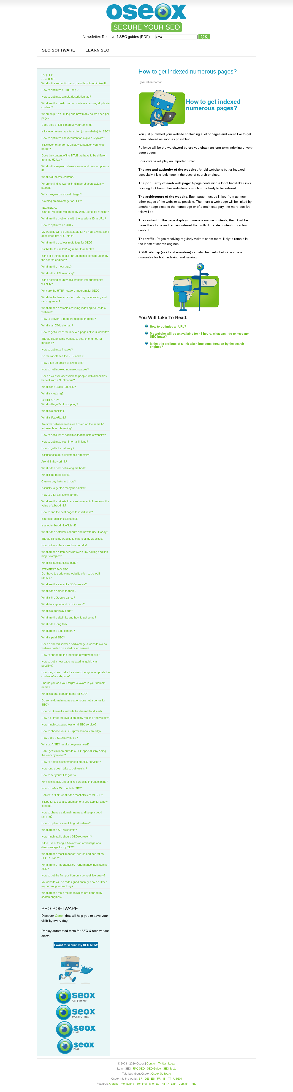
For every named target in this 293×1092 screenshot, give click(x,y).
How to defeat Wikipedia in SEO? (62, 788)
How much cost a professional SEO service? (68, 724)
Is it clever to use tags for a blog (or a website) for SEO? (75, 131)
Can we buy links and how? (58, 481)
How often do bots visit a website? (62, 362)
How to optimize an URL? (168, 326)
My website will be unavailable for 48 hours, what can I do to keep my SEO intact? (199, 335)
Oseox (59, 915)
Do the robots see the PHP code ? (62, 356)
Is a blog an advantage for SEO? (61, 201)
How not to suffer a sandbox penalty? (64, 545)
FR (159, 1078)
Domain (183, 1083)
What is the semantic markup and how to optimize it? (73, 83)
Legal (171, 1063)
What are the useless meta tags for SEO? (66, 242)
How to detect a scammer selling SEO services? (71, 762)
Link (173, 1083)
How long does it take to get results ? (64, 768)
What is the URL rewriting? (58, 273)
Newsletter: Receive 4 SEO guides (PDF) (117, 37)
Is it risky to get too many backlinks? (63, 488)
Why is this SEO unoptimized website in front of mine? (74, 781)
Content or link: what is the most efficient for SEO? (72, 795)
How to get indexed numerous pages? (65, 369)
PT (169, 1078)
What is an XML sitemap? (57, 325)
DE (147, 1078)
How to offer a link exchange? (59, 494)
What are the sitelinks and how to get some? (68, 617)
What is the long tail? (54, 624)
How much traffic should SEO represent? (66, 836)
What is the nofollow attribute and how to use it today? (74, 532)
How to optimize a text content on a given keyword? (73, 138)
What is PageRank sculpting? (59, 404)
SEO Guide (154, 1068)
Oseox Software (161, 1073)
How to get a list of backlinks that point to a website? (73, 435)
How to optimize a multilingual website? (66, 823)
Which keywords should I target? (61, 194)
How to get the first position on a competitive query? (73, 875)
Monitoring (127, 1083)
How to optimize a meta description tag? (66, 96)
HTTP (165, 1083)
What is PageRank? (53, 417)
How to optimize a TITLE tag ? (60, 90)
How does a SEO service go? (59, 737)
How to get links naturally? (57, 448)
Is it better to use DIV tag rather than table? (67, 249)
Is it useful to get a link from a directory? (65, 455)
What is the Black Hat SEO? (58, 387)
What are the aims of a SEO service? (64, 584)
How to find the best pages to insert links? (67, 512)
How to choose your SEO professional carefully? (71, 731)
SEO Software (58, 50)
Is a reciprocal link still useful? (60, 518)
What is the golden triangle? (58, 591)
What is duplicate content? (57, 177)
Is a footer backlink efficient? (58, 525)
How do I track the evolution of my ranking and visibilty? (75, 718)
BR (141, 1078)
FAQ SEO (47, 75)
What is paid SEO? (53, 637)
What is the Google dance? (58, 597)
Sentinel (141, 1083)
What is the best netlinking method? (63, 468)
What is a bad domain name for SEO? (64, 693)
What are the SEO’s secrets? (59, 830)
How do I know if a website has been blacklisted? (71, 711)
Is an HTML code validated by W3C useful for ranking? (75, 211)
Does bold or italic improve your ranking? (66, 124)
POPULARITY (50, 400)
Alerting (114, 1083)
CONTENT (48, 79)
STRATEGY (48, 569)
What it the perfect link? (55, 474)
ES (153, 1078)
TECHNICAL (49, 207)
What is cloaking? (52, 393)
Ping (193, 1083)
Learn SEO (97, 50)
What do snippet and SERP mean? (63, 604)
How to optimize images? (57, 349)
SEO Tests (169, 1068)
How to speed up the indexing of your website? (70, 655)
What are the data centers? (58, 630)
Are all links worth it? (54, 461)
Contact (151, 1063)
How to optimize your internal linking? (64, 441)
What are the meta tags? (56, 266)
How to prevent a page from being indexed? (68, 318)
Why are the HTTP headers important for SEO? (70, 290)
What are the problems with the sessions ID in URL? (73, 218)
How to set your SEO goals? (58, 775)
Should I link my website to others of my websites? (72, 538)
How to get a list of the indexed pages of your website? (75, 332)
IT (164, 1078)
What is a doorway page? (57, 611)
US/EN (177, 1078)
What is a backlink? (53, 411)
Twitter (162, 1063)
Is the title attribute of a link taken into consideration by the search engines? (197, 345)
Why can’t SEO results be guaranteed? (65, 744)
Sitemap (154, 1083)
